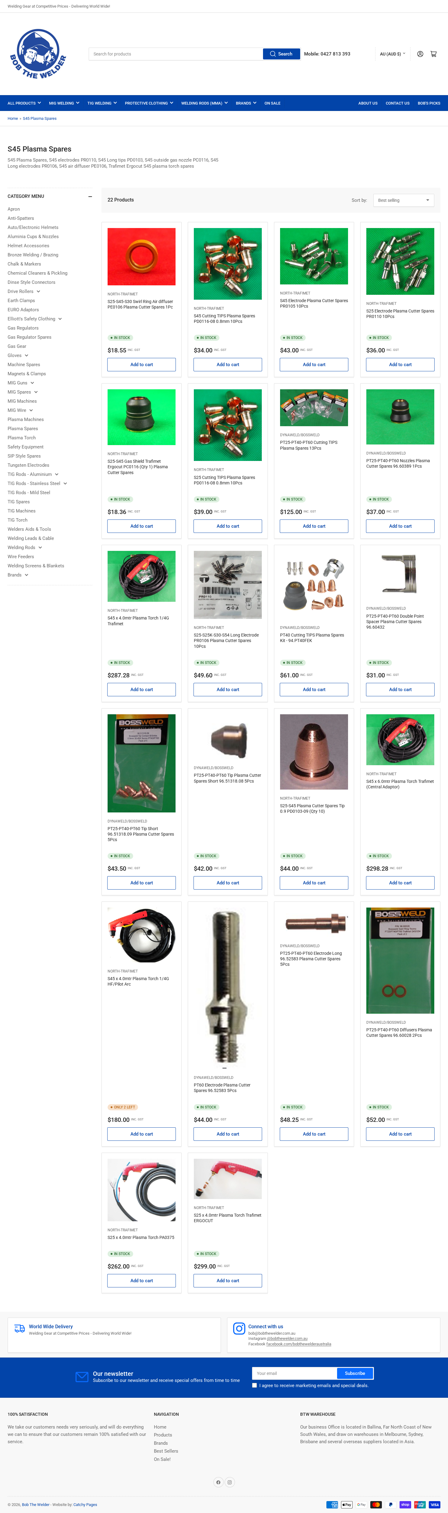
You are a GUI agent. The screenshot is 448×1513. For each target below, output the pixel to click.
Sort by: (359, 200)
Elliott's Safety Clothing (31, 319)
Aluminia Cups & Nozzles (33, 236)
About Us (368, 103)
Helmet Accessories (28, 245)
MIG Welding (61, 103)
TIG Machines (22, 511)
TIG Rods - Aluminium (30, 474)
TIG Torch (17, 520)
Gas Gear (17, 346)
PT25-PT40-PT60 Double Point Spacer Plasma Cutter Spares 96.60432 (395, 622)
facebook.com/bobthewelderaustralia (298, 1344)
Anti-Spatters (21, 218)
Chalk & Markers (24, 264)
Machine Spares (24, 364)
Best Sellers (166, 1451)
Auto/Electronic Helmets (33, 227)
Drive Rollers (21, 291)
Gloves (15, 355)
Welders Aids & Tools (29, 529)
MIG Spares (19, 392)
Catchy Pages (85, 1504)
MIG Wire (17, 410)
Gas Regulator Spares (30, 337)
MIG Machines (22, 401)
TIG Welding (99, 103)
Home (13, 118)
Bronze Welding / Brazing (33, 255)
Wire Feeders (21, 556)
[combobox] (195, 54)
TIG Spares (19, 502)
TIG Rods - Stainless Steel (34, 483)
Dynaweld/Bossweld (300, 435)
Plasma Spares (23, 428)
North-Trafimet (123, 294)
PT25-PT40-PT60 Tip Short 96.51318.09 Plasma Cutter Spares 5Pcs (141, 834)
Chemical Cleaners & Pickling (37, 273)
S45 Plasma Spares (40, 118)
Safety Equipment (26, 447)
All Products (22, 103)
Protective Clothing (146, 103)
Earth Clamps (21, 300)
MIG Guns (17, 383)
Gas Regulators (23, 328)
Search (285, 54)
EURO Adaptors (23, 309)
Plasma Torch (22, 438)
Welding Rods (21, 547)
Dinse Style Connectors (31, 282)
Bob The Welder (35, 1504)
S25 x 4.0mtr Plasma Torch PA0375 (141, 1237)
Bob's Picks (429, 103)
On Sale (272, 103)
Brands (243, 103)
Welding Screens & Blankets (36, 566)
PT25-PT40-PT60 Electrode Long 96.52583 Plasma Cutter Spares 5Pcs (311, 959)
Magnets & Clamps (27, 373)
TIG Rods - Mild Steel (29, 492)
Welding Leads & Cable (31, 538)
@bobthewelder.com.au (287, 1338)
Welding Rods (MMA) (201, 103)
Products (163, 1435)
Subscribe (355, 1373)
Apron (14, 209)
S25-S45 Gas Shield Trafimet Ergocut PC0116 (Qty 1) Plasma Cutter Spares (138, 467)
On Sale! (162, 1459)
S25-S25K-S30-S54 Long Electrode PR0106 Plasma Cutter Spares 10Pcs (226, 640)
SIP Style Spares (24, 456)
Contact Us (398, 103)
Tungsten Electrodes (28, 465)
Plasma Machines (26, 419)
